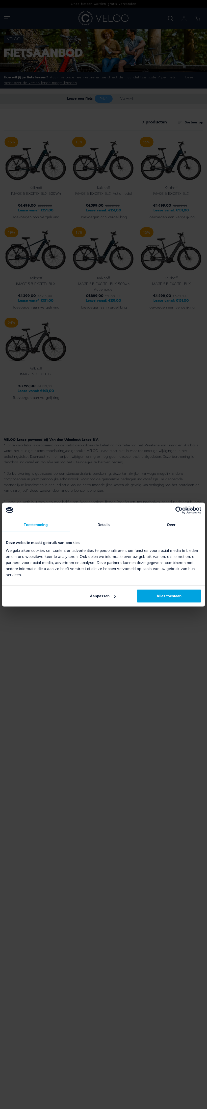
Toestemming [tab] (36, 525)
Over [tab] (171, 525)
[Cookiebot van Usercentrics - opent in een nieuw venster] (179, 510)
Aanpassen (100, 596)
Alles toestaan (169, 596)
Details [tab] (103, 525)
